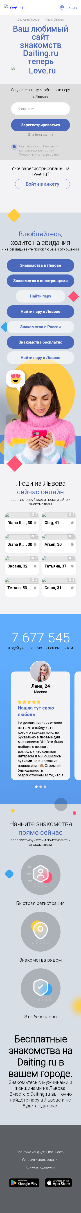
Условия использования (40, 1160)
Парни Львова (54, 19)
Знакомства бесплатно (40, 342)
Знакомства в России (40, 326)
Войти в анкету (42, 184)
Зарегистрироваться (40, 125)
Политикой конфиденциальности (38, 148)
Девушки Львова (28, 19)
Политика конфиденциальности (40, 1152)
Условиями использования (40, 154)
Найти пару (40, 296)
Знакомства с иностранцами (40, 280)
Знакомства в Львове (40, 265)
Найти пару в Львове (40, 311)
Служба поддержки (40, 1167)
